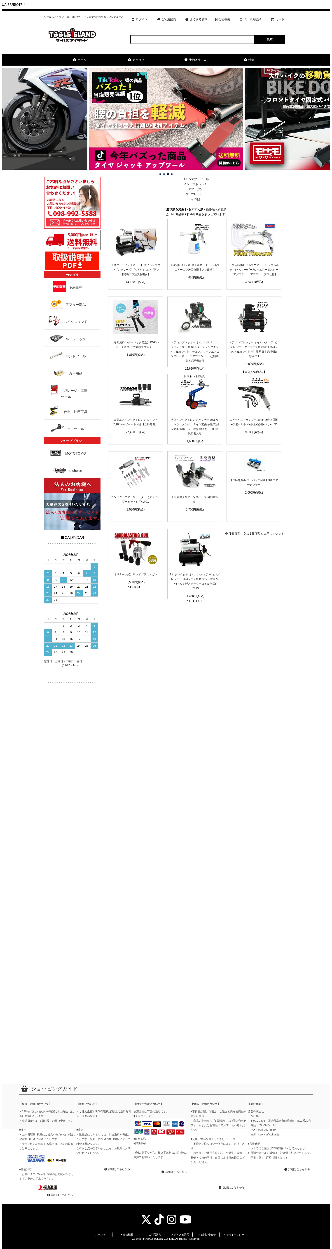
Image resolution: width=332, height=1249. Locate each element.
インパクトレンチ (195, 184)
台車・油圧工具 (75, 412)
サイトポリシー (235, 1234)
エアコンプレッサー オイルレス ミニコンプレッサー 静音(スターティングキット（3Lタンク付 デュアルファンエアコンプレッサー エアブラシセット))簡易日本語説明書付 (194, 352)
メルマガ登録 (252, 19)
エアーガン (195, 189)
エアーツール (200, 179)
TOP (185, 179)
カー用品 (75, 373)
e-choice (75, 471)
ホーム (81, 60)
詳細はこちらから (62, 1195)
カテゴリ (138, 60)
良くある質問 (181, 1234)
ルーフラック (75, 339)
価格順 (210, 209)
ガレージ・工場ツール (74, 394)
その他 (195, 199)
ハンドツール (75, 356)
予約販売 (195, 60)
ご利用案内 (168, 19)
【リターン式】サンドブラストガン (135, 574)
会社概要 (223, 19)
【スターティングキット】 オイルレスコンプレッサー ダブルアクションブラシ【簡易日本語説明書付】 (135, 270)
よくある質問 (199, 19)
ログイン (141, 19)
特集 (251, 60)
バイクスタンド (75, 322)
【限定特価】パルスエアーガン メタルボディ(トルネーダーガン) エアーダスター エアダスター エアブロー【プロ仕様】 (254, 270)
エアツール (75, 429)
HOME (101, 1234)
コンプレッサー (197, 194)
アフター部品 (75, 304)
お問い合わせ (208, 1234)
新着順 (221, 209)
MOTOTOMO (75, 453)
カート (280, 19)
